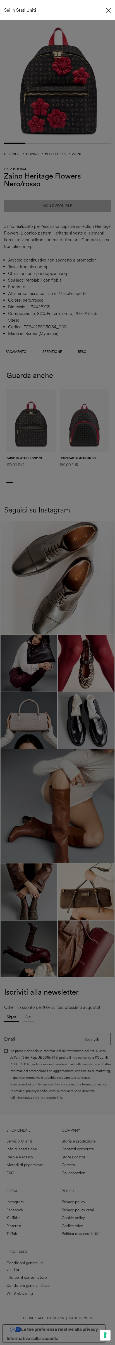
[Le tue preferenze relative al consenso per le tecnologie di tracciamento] (105, 1335)
